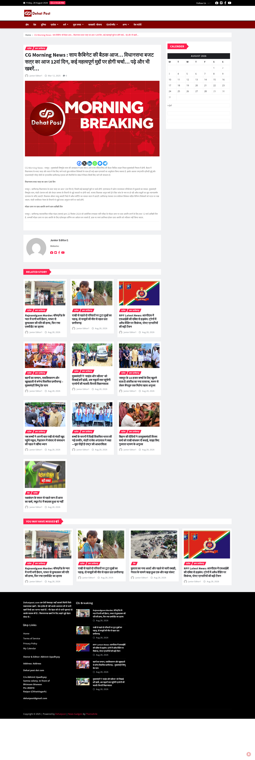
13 (196, 79)
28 (205, 91)
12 (187, 79)
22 (214, 85)
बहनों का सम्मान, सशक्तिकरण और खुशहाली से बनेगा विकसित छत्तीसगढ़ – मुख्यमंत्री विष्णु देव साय (44, 381)
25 (179, 91)
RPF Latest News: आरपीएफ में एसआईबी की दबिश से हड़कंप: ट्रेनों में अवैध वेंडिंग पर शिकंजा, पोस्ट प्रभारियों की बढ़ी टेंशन (138, 321)
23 (223, 85)
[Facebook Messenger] (100, 163)
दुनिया (43, 24)
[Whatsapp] (94, 163)
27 (196, 91)
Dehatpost (60, 714)
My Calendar (29, 648)
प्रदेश (53, 24)
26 (187, 91)
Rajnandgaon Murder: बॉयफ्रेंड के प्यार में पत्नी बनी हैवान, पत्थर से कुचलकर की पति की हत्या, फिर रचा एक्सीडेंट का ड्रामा (45, 321)
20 (196, 85)
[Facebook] (79, 163)
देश (34, 24)
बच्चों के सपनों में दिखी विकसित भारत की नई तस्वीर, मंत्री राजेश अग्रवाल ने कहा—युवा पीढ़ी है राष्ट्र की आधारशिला (92, 440)
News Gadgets (75, 714)
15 (214, 79)
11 (179, 79)
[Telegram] (105, 163)
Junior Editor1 (36, 75)
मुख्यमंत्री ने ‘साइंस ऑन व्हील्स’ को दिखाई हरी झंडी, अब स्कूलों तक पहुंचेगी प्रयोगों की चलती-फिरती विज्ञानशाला (91, 380)
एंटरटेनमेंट (111, 24)
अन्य (125, 24)
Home (28, 35)
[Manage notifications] (249, 754)
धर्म (64, 24)
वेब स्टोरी (137, 24)
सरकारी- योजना (95, 24)
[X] (84, 163)
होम (27, 24)
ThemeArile (91, 714)
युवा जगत (77, 24)
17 (170, 85)
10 (170, 79)
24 (170, 91)
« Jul (170, 105)
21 (205, 85)
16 (223, 79)
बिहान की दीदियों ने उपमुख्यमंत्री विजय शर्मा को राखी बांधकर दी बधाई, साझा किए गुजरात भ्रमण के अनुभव (139, 440)
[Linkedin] (89, 163)
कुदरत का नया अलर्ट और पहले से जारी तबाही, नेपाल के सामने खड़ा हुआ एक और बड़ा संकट (153, 570)
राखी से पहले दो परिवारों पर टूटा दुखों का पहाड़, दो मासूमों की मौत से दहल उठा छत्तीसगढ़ (92, 319)
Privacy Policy (30, 643)
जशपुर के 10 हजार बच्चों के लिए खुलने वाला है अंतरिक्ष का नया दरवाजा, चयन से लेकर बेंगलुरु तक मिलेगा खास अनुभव (139, 381)
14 (205, 79)
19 (187, 85)
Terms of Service (31, 638)
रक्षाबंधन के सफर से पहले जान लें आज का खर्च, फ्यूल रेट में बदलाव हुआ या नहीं (44, 499)
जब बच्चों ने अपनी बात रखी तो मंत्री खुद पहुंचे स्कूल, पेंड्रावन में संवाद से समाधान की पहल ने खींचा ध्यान (45, 440)
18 (179, 85)
